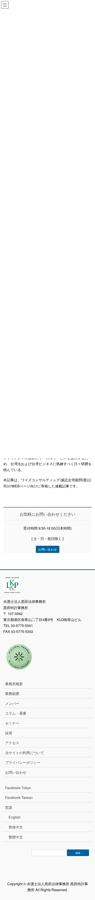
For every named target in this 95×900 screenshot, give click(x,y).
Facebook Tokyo (19, 787)
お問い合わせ (15, 772)
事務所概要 (14, 683)
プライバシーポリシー (22, 762)
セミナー (12, 723)
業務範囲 (12, 693)
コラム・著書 (15, 713)
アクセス (12, 742)
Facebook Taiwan (19, 797)
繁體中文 (16, 837)
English (15, 817)
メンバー (12, 703)
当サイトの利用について (24, 752)
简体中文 (16, 827)
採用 (8, 733)
